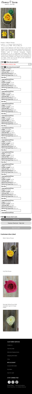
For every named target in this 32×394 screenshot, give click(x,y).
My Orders (9, 369)
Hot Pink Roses (7, 271)
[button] (29, 2)
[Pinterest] (16, 381)
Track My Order (10, 348)
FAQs (8, 359)
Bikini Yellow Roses (8, 238)
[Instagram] (12, 381)
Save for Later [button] (16, 228)
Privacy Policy (10, 385)
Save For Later (10, 372)
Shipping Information (12, 355)
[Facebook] (9, 381)
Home (3, 42)
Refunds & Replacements (13, 352)
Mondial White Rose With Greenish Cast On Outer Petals (10, 306)
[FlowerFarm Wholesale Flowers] (9, 5)
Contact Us (9, 345)
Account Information (12, 365)
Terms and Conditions (20, 385)
